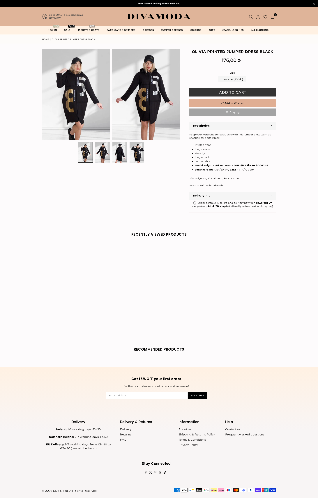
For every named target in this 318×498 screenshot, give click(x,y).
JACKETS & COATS (88, 29)
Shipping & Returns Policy (197, 434)
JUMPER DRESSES (172, 30)
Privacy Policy (188, 445)
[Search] (251, 16)
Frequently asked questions (244, 434)
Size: (232, 72)
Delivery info (201, 195)
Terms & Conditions (192, 439)
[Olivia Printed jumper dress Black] (85, 152)
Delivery (125, 429)
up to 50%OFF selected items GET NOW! (66, 16)
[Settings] (258, 16)
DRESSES (148, 30)
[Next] (175, 94)
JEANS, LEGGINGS (233, 30)
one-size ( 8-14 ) (232, 79)
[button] (272, 16)
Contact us (233, 429)
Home (45, 39)
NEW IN (53, 29)
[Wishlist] (265, 16)
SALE (68, 29)
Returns (125, 434)
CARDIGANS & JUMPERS (121, 30)
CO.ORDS (196, 30)
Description (201, 125)
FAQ (123, 439)
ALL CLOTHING (259, 30)
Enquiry (234, 112)
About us (185, 429)
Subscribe (197, 395)
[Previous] (47, 94)
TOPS (212, 30)
